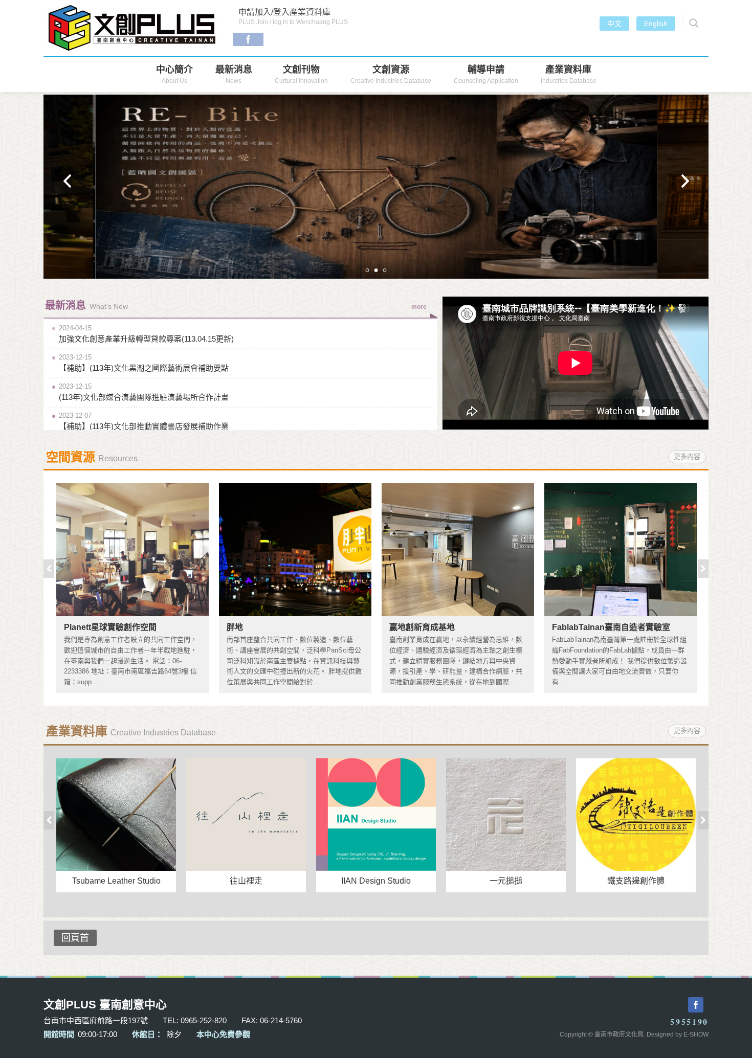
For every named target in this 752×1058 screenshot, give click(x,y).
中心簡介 (174, 74)
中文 (614, 23)
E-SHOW (696, 1034)
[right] (685, 181)
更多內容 (687, 456)
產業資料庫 (568, 74)
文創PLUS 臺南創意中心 (133, 28)
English (656, 23)
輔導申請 (486, 74)
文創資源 (390, 74)
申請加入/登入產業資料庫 (293, 17)
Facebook (248, 39)
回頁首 (75, 938)
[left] (67, 181)
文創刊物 (301, 74)
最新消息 (233, 74)
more (419, 306)
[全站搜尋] (692, 23)
